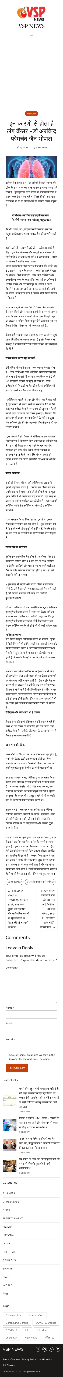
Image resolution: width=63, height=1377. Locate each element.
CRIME (6, 1210)
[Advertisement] (31, 76)
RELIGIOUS (9, 1260)
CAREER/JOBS (11, 1201)
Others (6, 1243)
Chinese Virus (13, 1315)
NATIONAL (9, 1235)
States (6, 1277)
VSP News (42, 147)
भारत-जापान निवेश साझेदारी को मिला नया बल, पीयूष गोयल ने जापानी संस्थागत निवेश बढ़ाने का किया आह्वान (39, 1143)
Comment (12, 967)
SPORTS (8, 1268)
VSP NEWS (31, 26)
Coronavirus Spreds (17, 1322)
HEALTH (31, 113)
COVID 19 (11, 1330)
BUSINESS (9, 1193)
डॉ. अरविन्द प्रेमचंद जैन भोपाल (40, 881)
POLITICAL (9, 1252)
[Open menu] (31, 36)
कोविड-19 (49, 1337)
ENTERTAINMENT (13, 1218)
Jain (27, 1330)
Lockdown (11, 1337)
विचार (5, 1293)
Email (9, 1023)
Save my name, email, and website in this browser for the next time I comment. (32, 1056)
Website (10, 1039)
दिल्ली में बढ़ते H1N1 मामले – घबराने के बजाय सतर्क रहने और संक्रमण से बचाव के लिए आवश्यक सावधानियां (39, 1122)
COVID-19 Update (46, 1322)
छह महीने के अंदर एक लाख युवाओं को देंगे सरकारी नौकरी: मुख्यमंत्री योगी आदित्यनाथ (39, 1163)
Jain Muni (42, 1330)
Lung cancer (15, 881)
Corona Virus (36, 1315)
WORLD (7, 1285)
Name (10, 1007)
